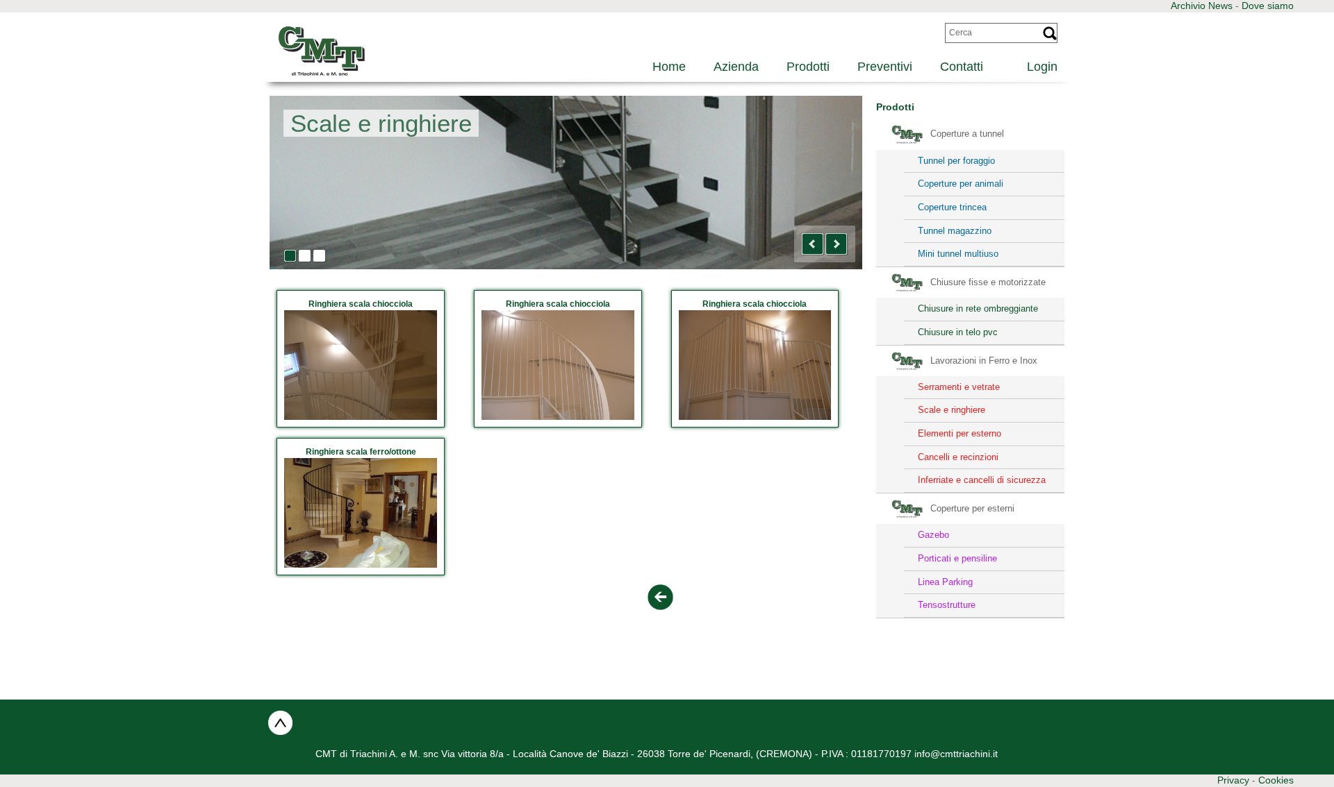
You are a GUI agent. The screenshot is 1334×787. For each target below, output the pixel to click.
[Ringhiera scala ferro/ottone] (360, 513)
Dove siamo (1268, 5)
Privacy (1233, 780)
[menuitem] (1034, 65)
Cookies (1276, 780)
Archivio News (1202, 5)
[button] (813, 243)
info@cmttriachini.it (956, 753)
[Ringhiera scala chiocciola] (360, 365)
